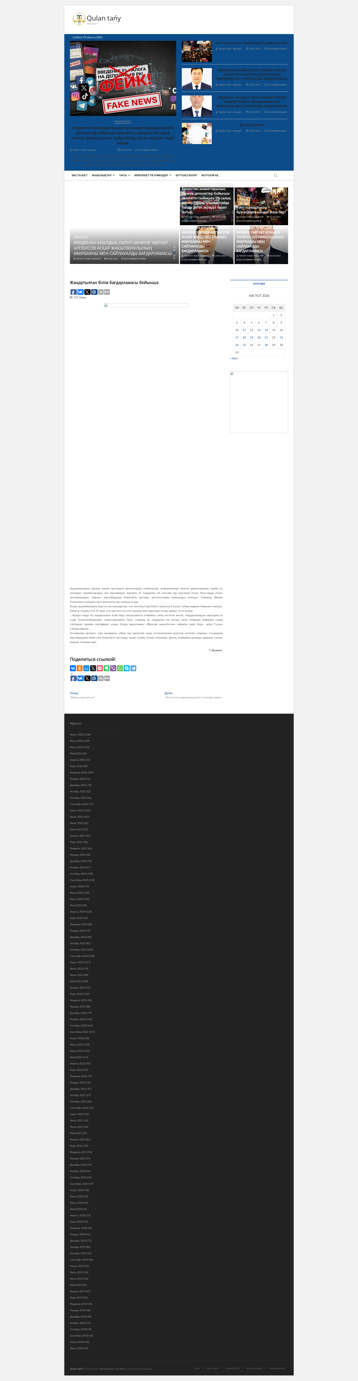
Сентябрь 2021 (79, 1107)
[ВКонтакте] (73, 668)
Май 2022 (76, 1057)
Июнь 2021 (76, 1126)
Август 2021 (77, 1114)
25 (244, 345)
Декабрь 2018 (78, 1316)
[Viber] (113, 668)
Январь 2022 (77, 1082)
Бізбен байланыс (254, 1368)
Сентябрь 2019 (79, 1259)
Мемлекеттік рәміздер (151, 175)
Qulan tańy (104, 18)
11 (244, 330)
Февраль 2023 (78, 1000)
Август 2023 (77, 962)
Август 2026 (77, 734)
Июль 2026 (76, 740)
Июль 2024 (76, 892)
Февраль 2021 (78, 1152)
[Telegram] (133, 668)
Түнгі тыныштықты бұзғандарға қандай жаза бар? (252, 43)
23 (281, 337)
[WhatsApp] (120, 668)
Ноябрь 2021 (78, 1095)
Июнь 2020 (76, 1202)
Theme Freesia (106, 1368)
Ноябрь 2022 (78, 1019)
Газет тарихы (212, 1368)
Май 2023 (76, 981)
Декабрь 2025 (78, 785)
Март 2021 (76, 1145)
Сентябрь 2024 (79, 880)
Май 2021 (76, 1133)
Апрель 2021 (77, 1139)
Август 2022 (77, 1038)
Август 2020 (77, 1190)
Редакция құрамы (277, 1368)
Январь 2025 (77, 854)
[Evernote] (106, 668)
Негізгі (197, 1368)
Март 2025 (76, 842)
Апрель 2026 (77, 759)
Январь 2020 (77, 1234)
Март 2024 (76, 917)
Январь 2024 (77, 930)
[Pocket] (100, 668)
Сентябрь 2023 (79, 955)
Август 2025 (77, 810)
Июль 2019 (76, 1272)
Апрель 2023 (77, 987)
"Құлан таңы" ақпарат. (84, 150)
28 (266, 345)
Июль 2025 (76, 816)
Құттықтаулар (186, 175)
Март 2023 (76, 993)
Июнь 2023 (76, 974)
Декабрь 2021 (78, 1088)
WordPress (120, 1368)
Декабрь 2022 (78, 1012)
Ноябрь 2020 (78, 1171)
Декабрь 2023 (78, 936)
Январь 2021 (77, 1158)
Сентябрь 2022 (79, 1031)
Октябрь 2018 (78, 1329)
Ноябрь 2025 (78, 791)
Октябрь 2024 (78, 873)
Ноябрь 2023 (78, 943)
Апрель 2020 (77, 1215)
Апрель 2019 (77, 1291)
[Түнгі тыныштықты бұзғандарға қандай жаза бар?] (197, 51)
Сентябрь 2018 (79, 1335)
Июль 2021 (76, 1120)
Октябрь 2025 (78, 797)
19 (251, 337)
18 (244, 337)
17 (237, 337)
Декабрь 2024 (78, 861)
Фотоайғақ (210, 175)
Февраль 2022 (78, 1076)
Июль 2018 (76, 1348)
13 (259, 330)
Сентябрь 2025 (79, 804)
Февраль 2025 (78, 848)
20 (259, 337)
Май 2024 (76, 905)
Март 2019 (76, 1297)
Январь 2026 (77, 778)
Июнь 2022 (76, 1050)
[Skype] (127, 668)
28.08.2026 (126, 150)
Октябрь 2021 (78, 1101)
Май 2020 (76, 1209)
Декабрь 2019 (78, 1240)
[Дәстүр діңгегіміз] (197, 133)
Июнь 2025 (76, 823)
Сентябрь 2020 (79, 1183)
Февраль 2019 (78, 1303)
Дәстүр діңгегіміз (252, 125)
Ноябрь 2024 (78, 867)
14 (266, 330)
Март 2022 (76, 1069)
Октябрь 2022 (78, 1025)
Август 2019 (77, 1265)
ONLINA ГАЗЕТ (232, 1368)
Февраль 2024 (78, 924)
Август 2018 (77, 1341)
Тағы (123, 175)
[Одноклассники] (80, 668)
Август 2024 (77, 886)
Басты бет (80, 175)
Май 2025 (76, 829)
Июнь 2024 (76, 899)
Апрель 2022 (77, 1063)
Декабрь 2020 (78, 1164)
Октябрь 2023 (78, 949)
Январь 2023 (77, 1006)
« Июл (234, 358)
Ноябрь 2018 (78, 1322)
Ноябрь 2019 (78, 1247)
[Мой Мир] (86, 668)
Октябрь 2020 (78, 1177)
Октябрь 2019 (78, 1253)
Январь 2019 (77, 1310)
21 (266, 337)
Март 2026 (76, 766)
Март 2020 (76, 1221)
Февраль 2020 (78, 1228)
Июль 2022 (76, 1044)
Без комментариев (148, 150)
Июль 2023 (76, 968)
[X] (93, 668)
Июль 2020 (76, 1196)
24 (237, 345)
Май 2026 (76, 753)
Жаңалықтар (122, 121)
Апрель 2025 (77, 835)
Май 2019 (76, 1284)
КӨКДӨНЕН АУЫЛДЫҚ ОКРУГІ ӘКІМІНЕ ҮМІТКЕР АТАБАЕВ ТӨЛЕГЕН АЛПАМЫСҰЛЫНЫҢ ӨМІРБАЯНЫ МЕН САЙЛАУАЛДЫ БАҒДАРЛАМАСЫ (251, 101)
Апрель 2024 (77, 911)
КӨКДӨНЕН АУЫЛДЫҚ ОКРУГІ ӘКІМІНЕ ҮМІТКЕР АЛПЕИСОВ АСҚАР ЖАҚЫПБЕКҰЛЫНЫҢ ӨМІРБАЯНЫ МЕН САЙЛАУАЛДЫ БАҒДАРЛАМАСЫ (251, 74)
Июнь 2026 (76, 747)
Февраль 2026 (78, 772)
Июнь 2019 (76, 1278)
